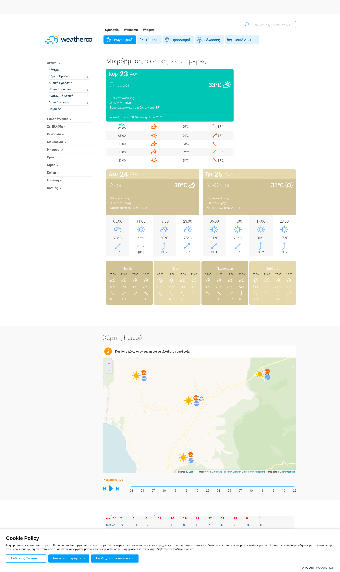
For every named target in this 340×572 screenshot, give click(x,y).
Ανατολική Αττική (61, 96)
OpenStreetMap (287, 471)
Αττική (51, 63)
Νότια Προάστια (60, 89)
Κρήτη (51, 172)
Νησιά (51, 165)
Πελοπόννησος (57, 119)
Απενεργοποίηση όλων (69, 558)
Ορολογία (112, 30)
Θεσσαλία (54, 134)
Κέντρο (54, 70)
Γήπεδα (152, 39)
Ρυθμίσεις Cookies (24, 558)
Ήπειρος (53, 149)
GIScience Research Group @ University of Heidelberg (238, 471)
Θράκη (51, 157)
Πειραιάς (55, 109)
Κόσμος (52, 188)
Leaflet (192, 471)
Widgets (148, 30)
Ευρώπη (53, 180)
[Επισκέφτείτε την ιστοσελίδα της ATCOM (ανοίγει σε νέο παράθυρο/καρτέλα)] (318, 567)
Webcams (131, 30)
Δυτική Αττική (59, 102)
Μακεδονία (55, 142)
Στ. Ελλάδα (55, 126)
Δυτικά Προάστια (60, 83)
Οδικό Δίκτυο (244, 39)
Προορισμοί (180, 39)
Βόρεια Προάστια (60, 76)
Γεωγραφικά (122, 39)
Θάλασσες (212, 39)
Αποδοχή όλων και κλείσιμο (115, 558)
